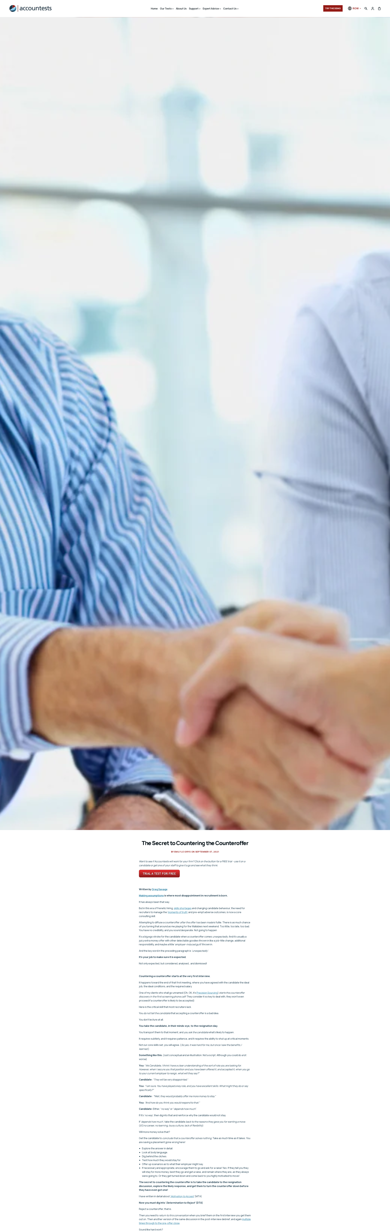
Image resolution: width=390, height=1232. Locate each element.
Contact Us (230, 8)
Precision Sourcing (207, 992)
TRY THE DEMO (333, 8)
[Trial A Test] (159, 876)
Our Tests (166, 8)
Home (154, 8)
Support (194, 8)
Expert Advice (211, 8)
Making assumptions (151, 895)
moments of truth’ (178, 912)
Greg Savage (159, 889)
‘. (182, 1196)
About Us (181, 8)
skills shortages (182, 908)
